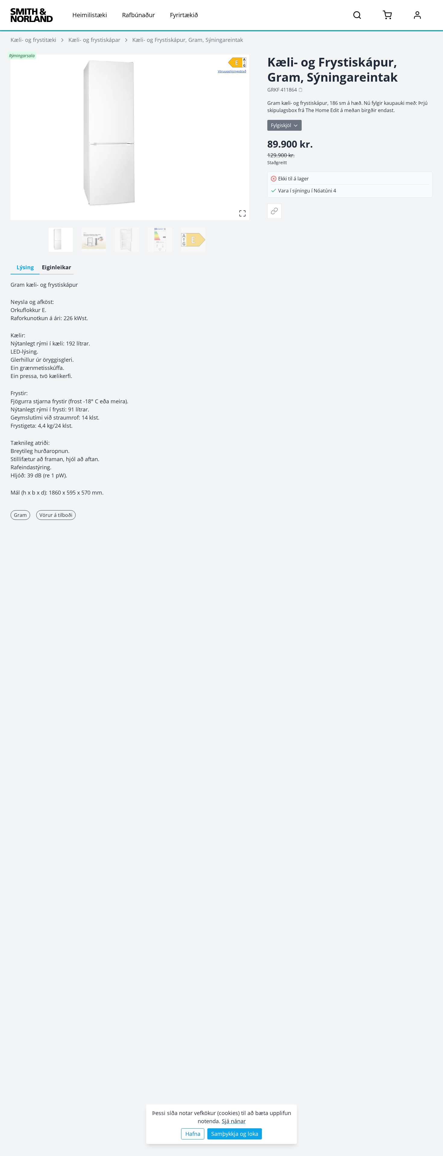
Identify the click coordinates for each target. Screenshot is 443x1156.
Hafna (192, 1133)
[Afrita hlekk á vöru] (274, 211)
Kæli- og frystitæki (33, 39)
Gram (20, 515)
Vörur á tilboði (55, 515)
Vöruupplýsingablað (232, 71)
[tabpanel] (130, 389)
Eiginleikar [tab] (56, 267)
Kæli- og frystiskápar (94, 39)
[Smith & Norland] (32, 15)
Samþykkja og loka (234, 1133)
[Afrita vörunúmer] (300, 90)
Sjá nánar (234, 1121)
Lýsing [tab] (25, 267)
